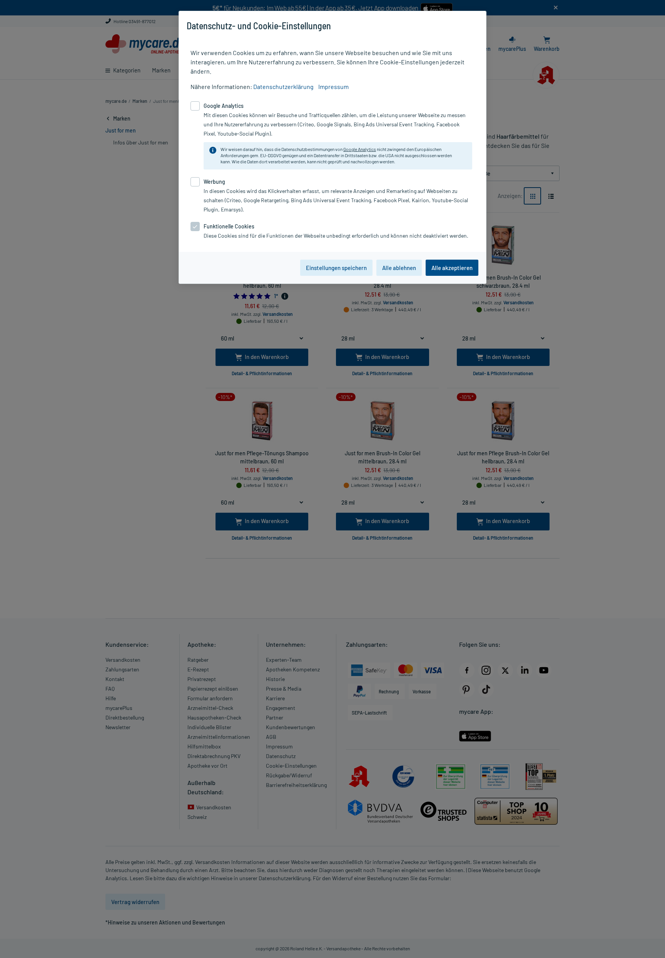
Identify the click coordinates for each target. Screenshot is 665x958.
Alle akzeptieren (452, 267)
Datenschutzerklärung (283, 86)
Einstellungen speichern (336, 267)
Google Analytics (359, 149)
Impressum (333, 86)
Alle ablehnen (399, 267)
